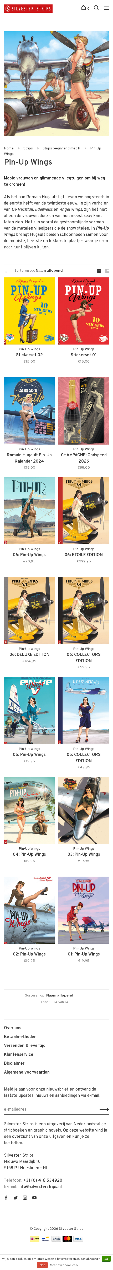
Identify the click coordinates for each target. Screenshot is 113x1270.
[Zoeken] (97, 9)
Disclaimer (14, 1063)
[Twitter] (15, 1198)
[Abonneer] (103, 1109)
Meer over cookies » (64, 1265)
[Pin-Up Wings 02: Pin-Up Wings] (29, 911)
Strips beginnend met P (61, 148)
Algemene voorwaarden (27, 1072)
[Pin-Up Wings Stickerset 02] (29, 312)
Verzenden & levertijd (24, 1045)
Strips (28, 148)
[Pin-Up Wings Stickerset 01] (83, 312)
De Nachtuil (22, 209)
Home (9, 148)
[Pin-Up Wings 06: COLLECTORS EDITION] (83, 611)
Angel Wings (70, 209)
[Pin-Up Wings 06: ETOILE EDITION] (83, 511)
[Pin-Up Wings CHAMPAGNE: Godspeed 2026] (83, 411)
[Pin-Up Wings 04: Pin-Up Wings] (29, 811)
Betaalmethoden (20, 1037)
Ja (106, 1259)
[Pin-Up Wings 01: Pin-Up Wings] (83, 911)
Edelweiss (44, 209)
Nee (42, 1265)
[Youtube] (34, 1198)
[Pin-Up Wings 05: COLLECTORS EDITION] (83, 711)
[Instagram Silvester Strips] (25, 1198)
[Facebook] (6, 1198)
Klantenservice (18, 1054)
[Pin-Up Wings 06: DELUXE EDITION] (29, 611)
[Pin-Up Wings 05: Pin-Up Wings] (29, 711)
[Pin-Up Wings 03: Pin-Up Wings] (83, 811)
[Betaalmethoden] (34, 1240)
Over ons (12, 1028)
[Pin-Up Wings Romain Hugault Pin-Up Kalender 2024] (29, 411)
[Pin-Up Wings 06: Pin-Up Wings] (29, 511)
